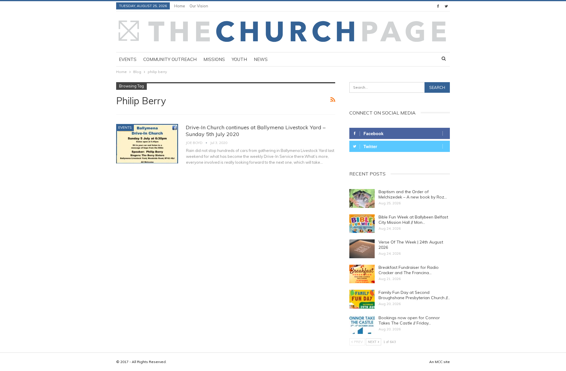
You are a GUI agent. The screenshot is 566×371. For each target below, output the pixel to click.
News (261, 59)
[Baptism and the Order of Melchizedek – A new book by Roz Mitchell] (362, 198)
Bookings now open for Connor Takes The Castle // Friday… (409, 320)
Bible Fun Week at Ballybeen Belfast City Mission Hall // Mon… (413, 219)
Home (179, 6)
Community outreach (170, 59)
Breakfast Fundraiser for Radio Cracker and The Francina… (409, 270)
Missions (214, 59)
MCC (438, 362)
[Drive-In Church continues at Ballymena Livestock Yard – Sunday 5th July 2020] (147, 143)
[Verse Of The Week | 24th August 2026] (362, 248)
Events (127, 59)
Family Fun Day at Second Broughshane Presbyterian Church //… (414, 295)
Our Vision (199, 6)
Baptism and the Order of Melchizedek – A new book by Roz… (413, 194)
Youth (239, 59)
